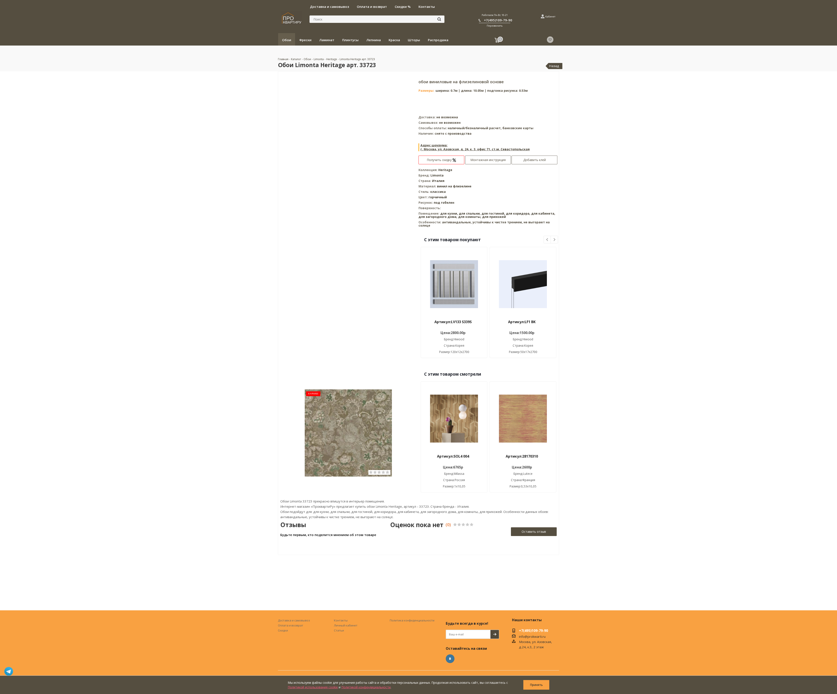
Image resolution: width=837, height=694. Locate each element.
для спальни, (470, 213)
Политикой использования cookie (313, 687)
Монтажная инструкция (488, 160)
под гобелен (444, 202)
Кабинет (550, 16)
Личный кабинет (345, 625)
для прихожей (494, 217)
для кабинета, (543, 213)
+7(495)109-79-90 (498, 20)
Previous (547, 240)
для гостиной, (493, 213)
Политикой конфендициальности (366, 687)
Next (554, 240)
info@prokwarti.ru (532, 636)
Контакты (341, 620)
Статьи (339, 630)
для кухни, (449, 213)
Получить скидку (440, 160)
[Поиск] (439, 19)
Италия (438, 181)
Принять (536, 685)
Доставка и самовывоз (294, 620)
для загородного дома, (437, 217)
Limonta (437, 175)
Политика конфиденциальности (412, 620)
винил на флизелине (454, 186)
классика (438, 192)
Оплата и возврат (290, 625)
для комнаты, (469, 217)
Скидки (283, 630)
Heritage (445, 170)
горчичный (438, 197)
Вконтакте (450, 658)
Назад (554, 66)
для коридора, (518, 213)
